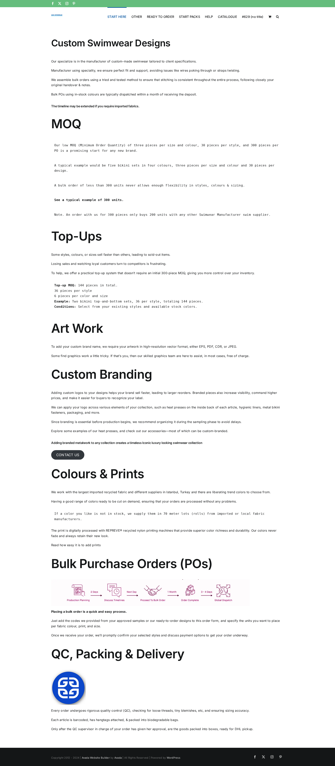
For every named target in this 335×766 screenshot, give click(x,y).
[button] (277, 16)
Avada (118, 757)
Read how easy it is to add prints (76, 545)
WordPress (173, 757)
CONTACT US (67, 455)
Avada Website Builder (96, 757)
